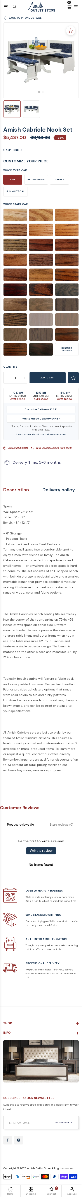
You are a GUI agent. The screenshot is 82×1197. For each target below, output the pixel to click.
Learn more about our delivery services (41, 434)
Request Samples (66, 349)
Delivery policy (58, 490)
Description (16, 490)
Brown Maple (36, 179)
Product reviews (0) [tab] (20, 824)
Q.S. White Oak (15, 191)
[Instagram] (18, 1140)
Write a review (41, 850)
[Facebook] (7, 1140)
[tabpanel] (41, 60)
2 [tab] (43, 92)
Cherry (59, 179)
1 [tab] (39, 92)
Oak (12, 179)
